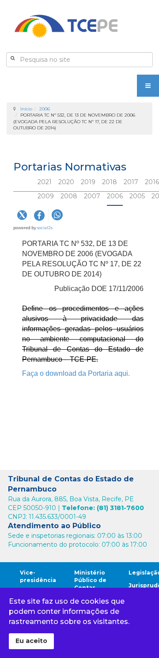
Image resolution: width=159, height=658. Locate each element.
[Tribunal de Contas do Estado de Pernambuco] (66, 26)
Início (26, 109)
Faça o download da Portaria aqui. (77, 373)
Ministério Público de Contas (90, 580)
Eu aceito (31, 641)
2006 (44, 109)
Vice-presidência (38, 576)
